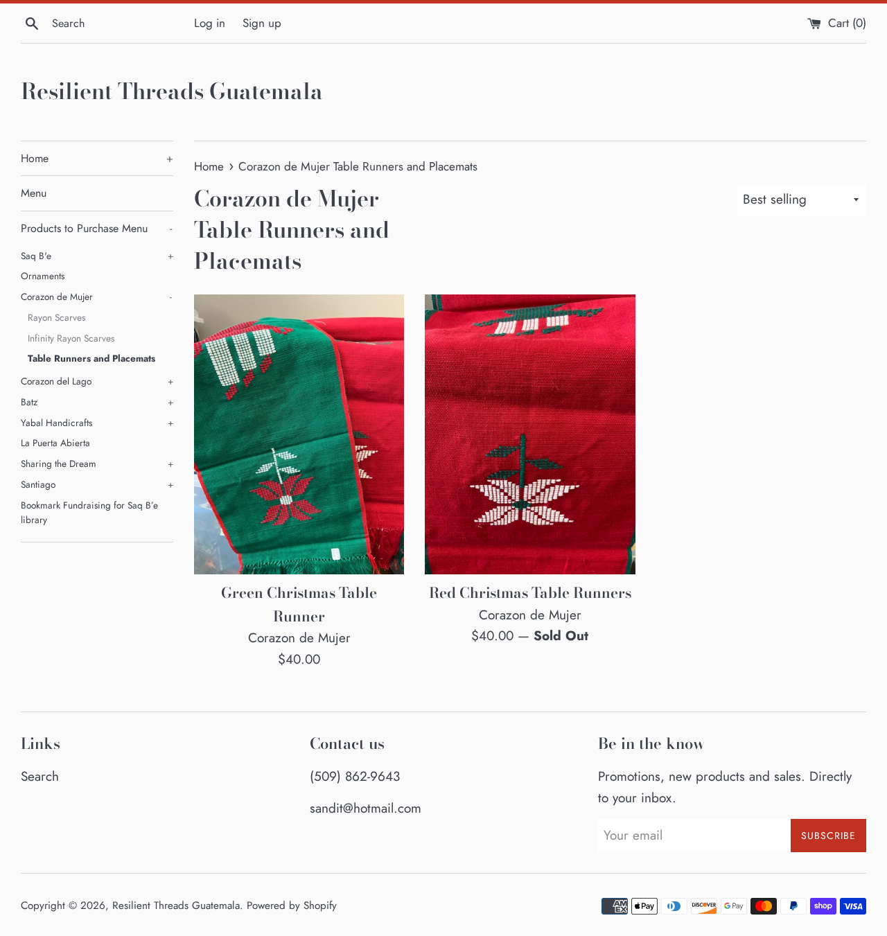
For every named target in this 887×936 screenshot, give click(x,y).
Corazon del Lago (97, 381)
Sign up (262, 23)
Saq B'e (97, 256)
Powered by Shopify (292, 905)
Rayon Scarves (56, 317)
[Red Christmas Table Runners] (530, 434)
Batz (97, 402)
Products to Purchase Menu (96, 228)
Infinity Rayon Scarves (71, 338)
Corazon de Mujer (96, 296)
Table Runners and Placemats (91, 358)
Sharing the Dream (97, 463)
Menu (33, 193)
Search (40, 776)
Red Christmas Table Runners (530, 592)
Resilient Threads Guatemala (172, 91)
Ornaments (42, 276)
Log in (209, 23)
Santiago (97, 484)
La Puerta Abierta (55, 443)
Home (97, 158)
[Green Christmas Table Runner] (299, 434)
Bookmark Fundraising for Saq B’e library (89, 512)
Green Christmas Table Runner (299, 603)
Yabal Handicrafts (97, 423)
